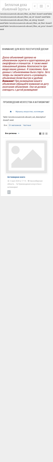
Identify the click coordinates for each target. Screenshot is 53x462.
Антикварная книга (16, 177)
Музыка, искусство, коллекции (30, 111)
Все (5, 125)
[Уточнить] (18, 133)
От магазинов (15, 125)
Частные (27, 125)
